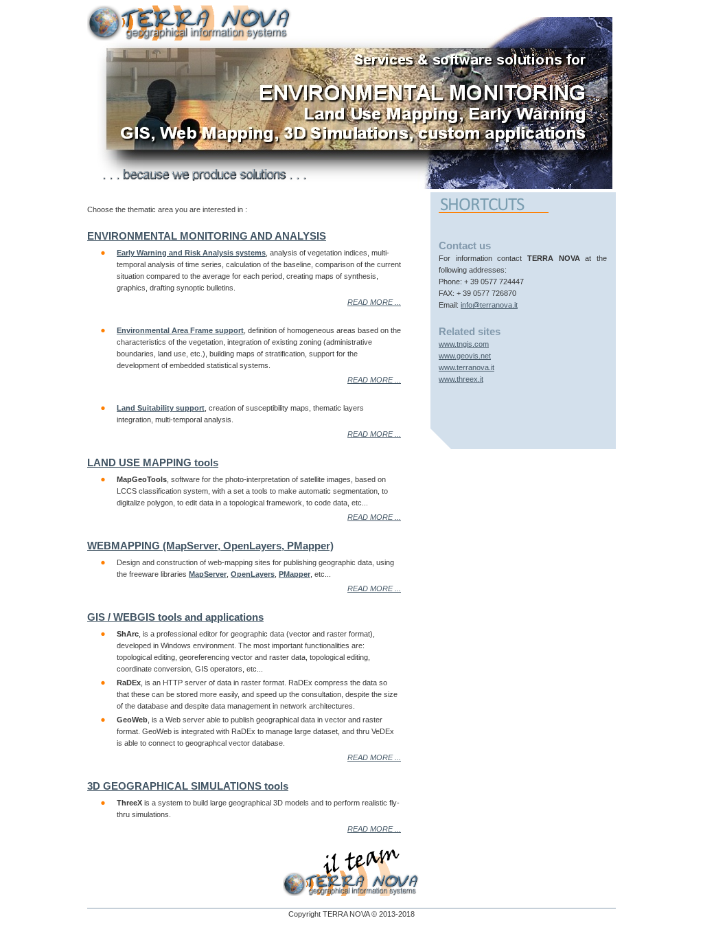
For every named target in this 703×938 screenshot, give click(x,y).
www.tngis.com (464, 344)
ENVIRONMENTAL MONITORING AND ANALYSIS (206, 236)
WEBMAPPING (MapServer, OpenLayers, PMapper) (210, 545)
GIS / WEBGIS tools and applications (175, 617)
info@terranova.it (489, 305)
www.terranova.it (466, 367)
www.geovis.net (465, 356)
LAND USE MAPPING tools (152, 462)
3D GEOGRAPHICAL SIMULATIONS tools (187, 786)
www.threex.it (461, 379)
